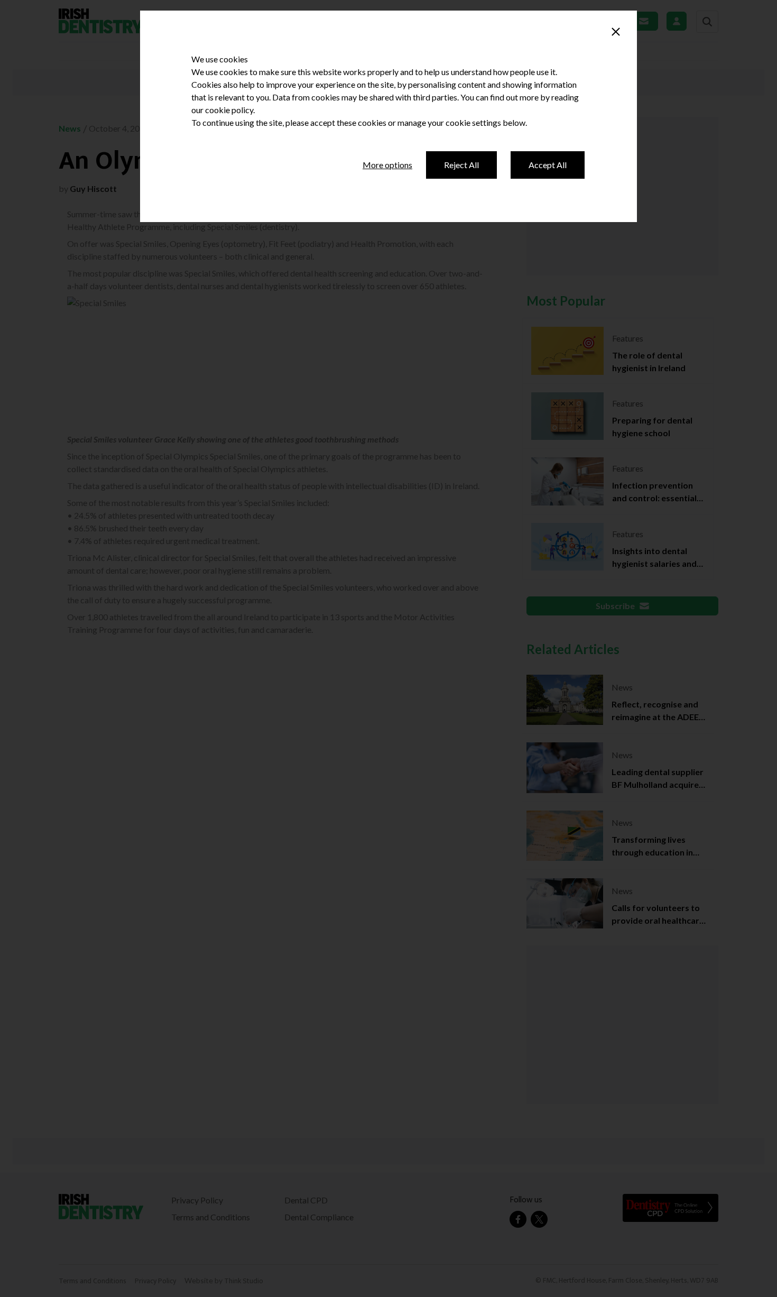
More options (387, 165)
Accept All (548, 165)
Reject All (461, 165)
